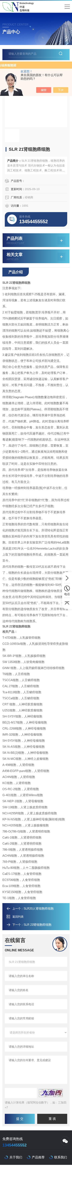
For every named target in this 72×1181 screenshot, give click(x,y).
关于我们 (15, 1157)
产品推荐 (38, 1157)
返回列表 (18, 916)
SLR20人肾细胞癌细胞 (39, 908)
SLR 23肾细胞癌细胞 (37, 924)
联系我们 (60, 1157)
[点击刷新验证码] (51, 1093)
